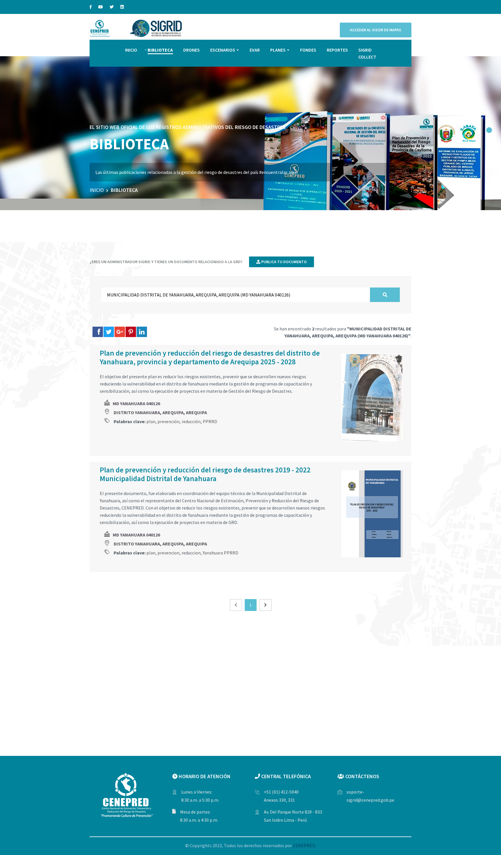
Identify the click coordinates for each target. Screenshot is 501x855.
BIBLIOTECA (160, 50)
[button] (489, 130)
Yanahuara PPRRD (220, 553)
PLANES (278, 50)
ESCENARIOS (222, 50)
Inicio (97, 190)
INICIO (131, 50)
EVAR (255, 50)
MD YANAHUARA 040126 (136, 403)
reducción (191, 421)
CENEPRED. (304, 845)
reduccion (191, 553)
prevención (168, 421)
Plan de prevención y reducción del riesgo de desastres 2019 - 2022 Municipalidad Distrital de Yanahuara (205, 474)
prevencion (168, 553)
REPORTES (337, 50)
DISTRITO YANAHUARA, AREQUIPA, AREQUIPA (160, 412)
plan (150, 421)
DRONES (191, 50)
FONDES (308, 50)
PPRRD (210, 421)
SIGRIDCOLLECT (367, 53)
